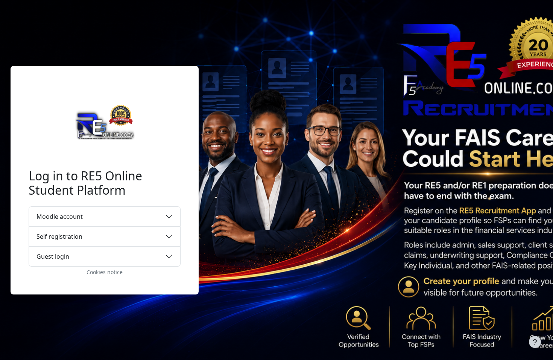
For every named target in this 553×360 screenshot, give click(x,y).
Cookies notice (105, 272)
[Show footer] (535, 342)
